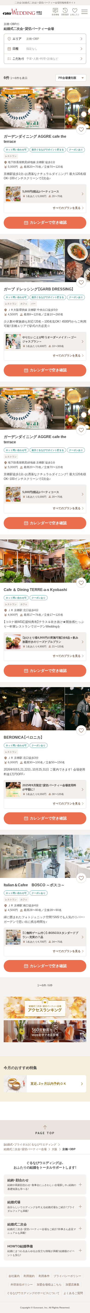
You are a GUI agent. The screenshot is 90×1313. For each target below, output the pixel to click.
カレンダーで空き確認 (48, 222)
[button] (45, 1184)
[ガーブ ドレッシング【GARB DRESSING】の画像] (45, 260)
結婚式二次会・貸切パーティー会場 (25, 1149)
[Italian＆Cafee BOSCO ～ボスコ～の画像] (45, 856)
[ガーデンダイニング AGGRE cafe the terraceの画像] (45, 107)
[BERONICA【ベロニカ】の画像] (45, 708)
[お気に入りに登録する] (81, 129)
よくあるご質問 (73, 1293)
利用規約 (29, 1276)
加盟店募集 (72, 1284)
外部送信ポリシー (22, 1284)
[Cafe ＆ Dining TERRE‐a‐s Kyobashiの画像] (45, 561)
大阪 (54, 1149)
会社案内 (14, 1276)
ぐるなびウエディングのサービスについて (33, 1293)
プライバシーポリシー (67, 1276)
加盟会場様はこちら (49, 1284)
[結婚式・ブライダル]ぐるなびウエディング (30, 1144)
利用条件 (44, 1276)
